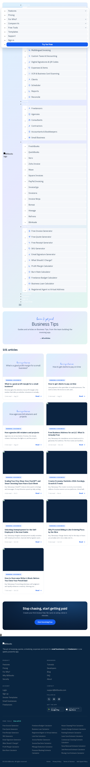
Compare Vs (27, 142)
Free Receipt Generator (42, 242)
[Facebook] (54, 699)
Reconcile (35, 97)
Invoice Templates (10, 697)
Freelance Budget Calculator (44, 277)
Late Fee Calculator (39, 736)
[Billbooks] (45, 644)
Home (48, 761)
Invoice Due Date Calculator (41, 743)
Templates (26, 294)
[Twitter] (49, 699)
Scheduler (36, 85)
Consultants (36, 120)
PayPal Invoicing (36, 181)
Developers (51, 668)
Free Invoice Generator (41, 231)
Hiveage (32, 210)
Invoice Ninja (34, 199)
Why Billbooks (8, 675)
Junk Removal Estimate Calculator (73, 750)
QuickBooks (34, 152)
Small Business (38, 137)
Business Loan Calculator (42, 283)
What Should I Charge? (41, 260)
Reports (35, 91)
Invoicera (33, 193)
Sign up (5, 694)
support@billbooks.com (56, 690)
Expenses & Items (39, 67)
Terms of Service (69, 761)
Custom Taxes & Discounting (44, 56)
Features (26, 5)
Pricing (25, 101)
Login (5, 690)
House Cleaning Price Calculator (72, 726)
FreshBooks (34, 146)
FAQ (48, 675)
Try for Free (27, 302)
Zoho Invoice (34, 164)
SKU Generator (38, 248)
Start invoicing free (45, 622)
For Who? (26, 104)
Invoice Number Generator (41, 740)
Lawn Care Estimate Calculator (72, 736)
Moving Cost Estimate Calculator (72, 753)
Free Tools (26, 226)
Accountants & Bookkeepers (44, 131)
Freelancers (36, 108)
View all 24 (17, 721)
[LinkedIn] (59, 699)
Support (25, 296)
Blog (49, 672)
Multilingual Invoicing (41, 50)
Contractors (36, 126)
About (49, 679)
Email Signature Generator (43, 254)
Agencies (35, 114)
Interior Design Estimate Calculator (73, 729)
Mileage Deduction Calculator (42, 747)
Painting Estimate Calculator (71, 733)
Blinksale (33, 222)
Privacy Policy (57, 761)
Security (6, 679)
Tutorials (50, 664)
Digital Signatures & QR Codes (44, 62)
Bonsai (32, 204)
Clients (34, 79)
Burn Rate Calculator (40, 272)
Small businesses (10, 701)
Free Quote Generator (41, 237)
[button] (52, 305)
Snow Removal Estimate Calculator (73, 746)
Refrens (32, 216)
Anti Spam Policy (82, 761)
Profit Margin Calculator (42, 266)
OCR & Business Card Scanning (45, 73)
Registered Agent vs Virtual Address (47, 289)
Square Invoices (36, 175)
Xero (31, 158)
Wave (31, 169)
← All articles (45, 338)
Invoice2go (34, 187)
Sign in (25, 299)
